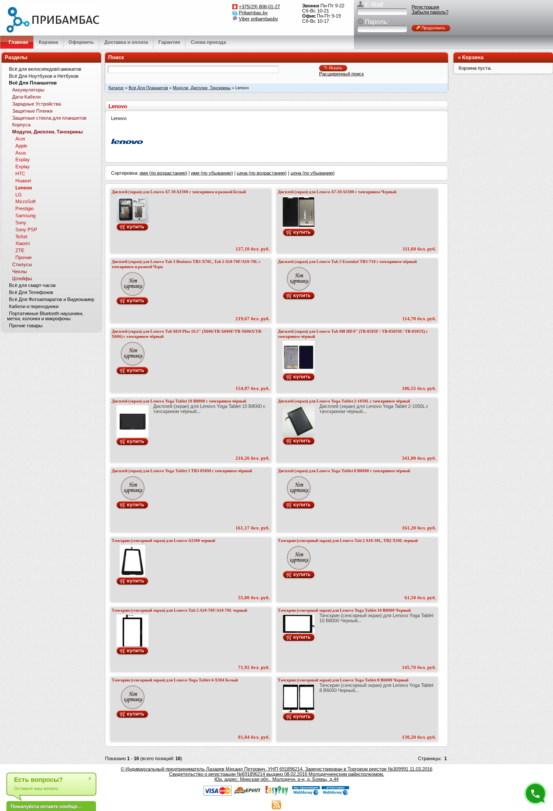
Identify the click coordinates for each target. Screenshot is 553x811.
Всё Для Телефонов (31, 292)
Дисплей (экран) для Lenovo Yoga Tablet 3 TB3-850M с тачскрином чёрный (182, 470)
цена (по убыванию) (313, 173)
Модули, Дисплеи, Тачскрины (201, 87)
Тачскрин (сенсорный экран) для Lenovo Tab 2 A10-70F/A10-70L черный (179, 610)
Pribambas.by (253, 12)
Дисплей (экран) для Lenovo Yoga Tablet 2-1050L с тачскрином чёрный (344, 401)
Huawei (23, 180)
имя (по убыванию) (212, 173)
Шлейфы (22, 278)
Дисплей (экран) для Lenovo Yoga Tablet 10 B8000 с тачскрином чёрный (179, 401)
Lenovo (23, 187)
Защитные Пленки (32, 111)
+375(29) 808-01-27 (259, 6)
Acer (20, 138)
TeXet (21, 236)
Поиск (116, 57)
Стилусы (22, 264)
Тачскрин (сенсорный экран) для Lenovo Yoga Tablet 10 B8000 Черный (344, 610)
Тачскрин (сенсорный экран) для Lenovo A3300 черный (163, 540)
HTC (20, 173)
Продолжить (432, 28)
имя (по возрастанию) (163, 173)
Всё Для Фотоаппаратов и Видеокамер (51, 299)
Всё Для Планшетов (148, 87)
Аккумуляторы (28, 89)
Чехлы (19, 271)
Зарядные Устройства (36, 104)
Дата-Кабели (26, 96)
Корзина (473, 57)
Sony (20, 222)
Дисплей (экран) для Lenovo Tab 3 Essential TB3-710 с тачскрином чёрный (347, 261)
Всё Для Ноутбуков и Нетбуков (43, 76)
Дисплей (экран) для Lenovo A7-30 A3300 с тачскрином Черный (337, 191)
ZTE (19, 250)
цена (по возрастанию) (262, 173)
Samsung (25, 215)
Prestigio (24, 208)
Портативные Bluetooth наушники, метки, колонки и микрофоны (45, 316)
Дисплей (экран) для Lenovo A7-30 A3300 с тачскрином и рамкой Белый (179, 191)
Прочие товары (26, 325)
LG (18, 194)
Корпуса (21, 124)
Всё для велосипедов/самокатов (45, 69)
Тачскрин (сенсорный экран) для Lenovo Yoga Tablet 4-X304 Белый (175, 680)
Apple (21, 145)
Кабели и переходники (34, 306)
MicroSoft (25, 201)
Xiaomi (22, 243)
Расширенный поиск (341, 73)
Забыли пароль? (430, 12)
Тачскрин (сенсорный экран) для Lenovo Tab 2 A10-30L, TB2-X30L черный (348, 540)
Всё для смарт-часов (32, 285)
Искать (335, 68)
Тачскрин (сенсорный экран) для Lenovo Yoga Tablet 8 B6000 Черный (343, 680)
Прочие (23, 257)
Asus (20, 152)
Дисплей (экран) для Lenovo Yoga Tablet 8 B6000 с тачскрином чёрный (344, 470)
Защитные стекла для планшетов (49, 118)
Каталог (116, 87)
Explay (22, 159)
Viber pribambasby (258, 18)
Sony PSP (26, 229)
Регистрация (425, 7)
